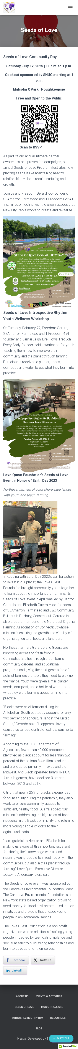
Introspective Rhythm (27, 1017)
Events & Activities (49, 996)
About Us (22, 996)
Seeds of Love (24, 1007)
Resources (58, 1017)
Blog (39, 1028)
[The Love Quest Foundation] (10, 7)
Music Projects (52, 1007)
